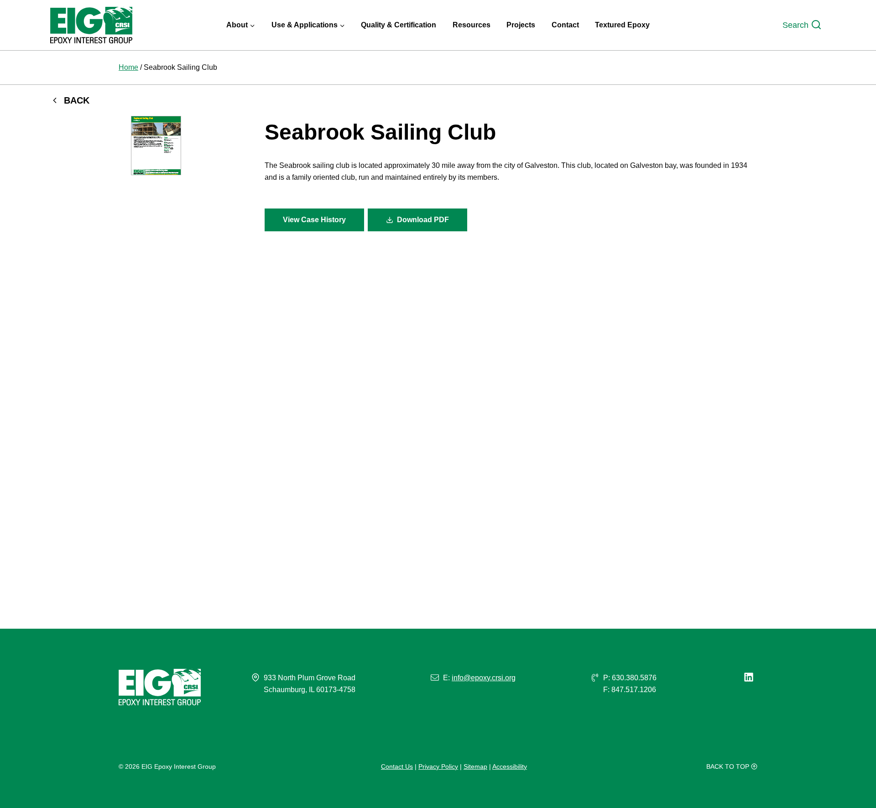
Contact (565, 25)
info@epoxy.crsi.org (484, 678)
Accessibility (509, 766)
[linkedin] (750, 677)
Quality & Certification (398, 25)
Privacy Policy (438, 766)
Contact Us (397, 766)
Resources (471, 25)
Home (128, 67)
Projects (520, 25)
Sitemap (475, 766)
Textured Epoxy (622, 25)
